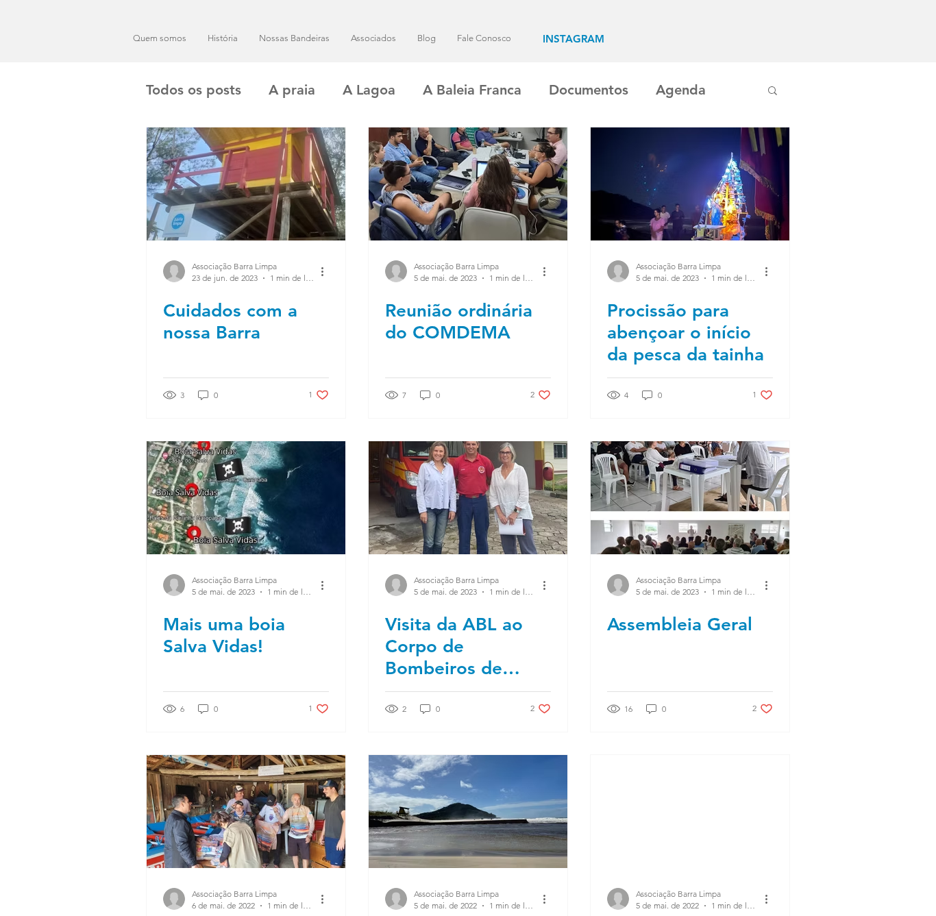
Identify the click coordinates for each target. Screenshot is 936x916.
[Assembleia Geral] (690, 497)
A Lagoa (369, 90)
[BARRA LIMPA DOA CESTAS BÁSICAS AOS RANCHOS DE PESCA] (246, 811)
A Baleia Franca (472, 90)
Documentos (588, 90)
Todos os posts (193, 90)
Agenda (681, 90)
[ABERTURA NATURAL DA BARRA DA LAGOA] (468, 811)
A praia (292, 90)
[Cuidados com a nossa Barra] (246, 183)
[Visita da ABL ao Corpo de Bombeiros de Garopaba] (468, 497)
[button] (772, 91)
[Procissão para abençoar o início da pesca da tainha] (690, 183)
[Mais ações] (327, 271)
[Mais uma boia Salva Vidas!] (246, 497)
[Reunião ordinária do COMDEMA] (468, 183)
